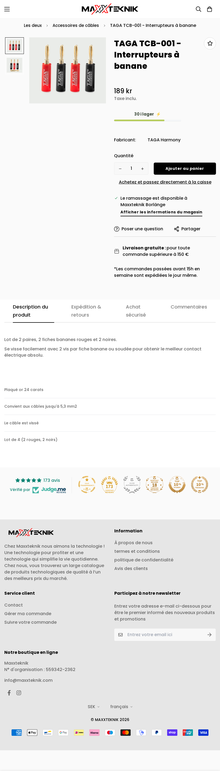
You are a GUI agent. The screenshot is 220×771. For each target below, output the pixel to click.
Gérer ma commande (27, 614)
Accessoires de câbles (76, 25)
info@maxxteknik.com (28, 680)
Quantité (123, 156)
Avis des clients (131, 568)
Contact (13, 605)
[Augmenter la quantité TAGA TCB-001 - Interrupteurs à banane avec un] (142, 169)
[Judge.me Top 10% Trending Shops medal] (199, 484)
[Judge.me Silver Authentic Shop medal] (132, 484)
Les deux (33, 25)
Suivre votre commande (30, 622)
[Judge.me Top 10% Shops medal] (177, 484)
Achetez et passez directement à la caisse (165, 182)
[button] (209, 9)
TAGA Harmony (164, 140)
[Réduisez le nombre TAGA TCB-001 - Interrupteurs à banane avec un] (120, 169)
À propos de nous (133, 543)
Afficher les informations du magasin (161, 212)
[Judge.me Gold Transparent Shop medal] (87, 484)
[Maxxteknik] (110, 9)
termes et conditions (137, 551)
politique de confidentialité (143, 560)
